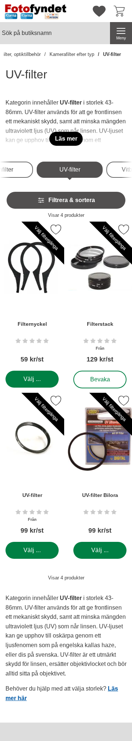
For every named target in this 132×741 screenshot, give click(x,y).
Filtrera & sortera (71, 200)
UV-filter (112, 54)
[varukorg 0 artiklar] (121, 11)
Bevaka (100, 377)
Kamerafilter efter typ (72, 54)
